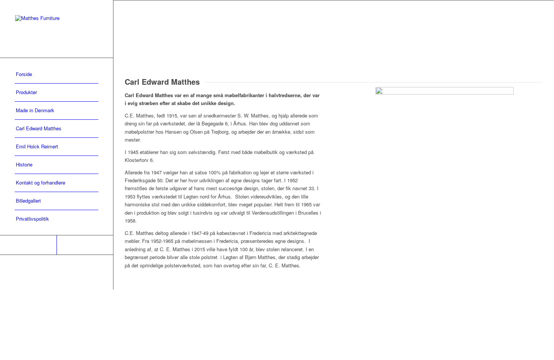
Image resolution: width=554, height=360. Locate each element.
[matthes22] (56, 29)
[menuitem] (56, 75)
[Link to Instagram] (85, 245)
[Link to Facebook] (28, 245)
